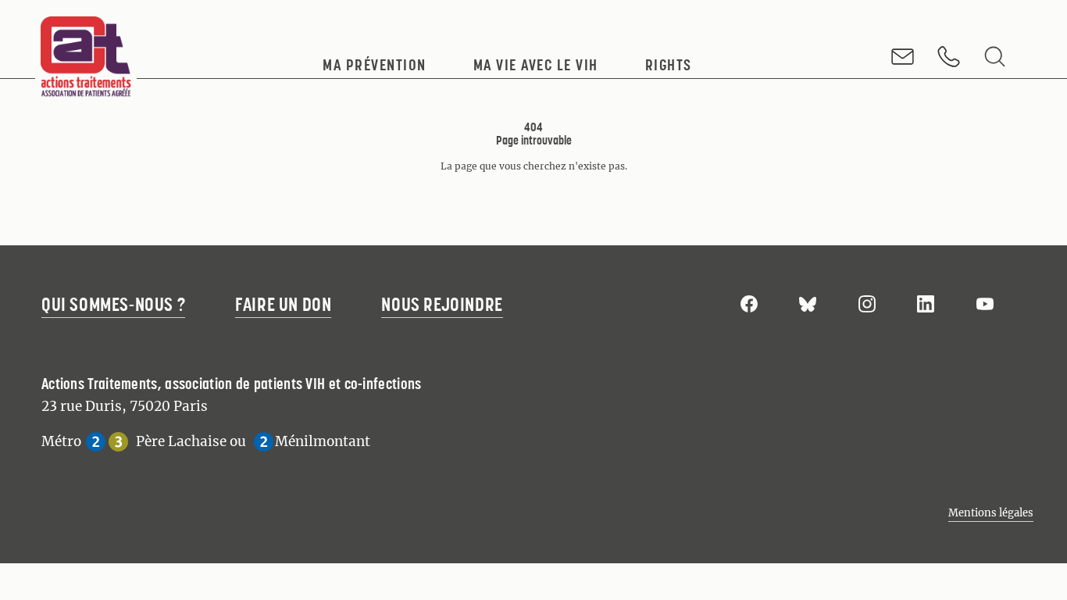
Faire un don (283, 304)
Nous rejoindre (441, 304)
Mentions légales (990, 513)
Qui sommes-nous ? (113, 304)
